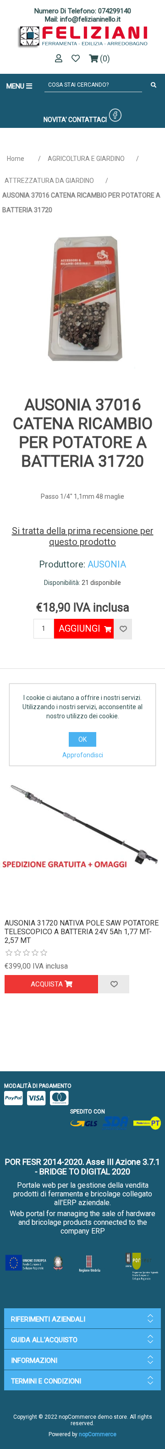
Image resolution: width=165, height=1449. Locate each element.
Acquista (48, 984)
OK (82, 739)
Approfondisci (82, 755)
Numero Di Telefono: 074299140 (82, 11)
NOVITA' (55, 119)
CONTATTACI (87, 119)
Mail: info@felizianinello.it (83, 19)
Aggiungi (79, 628)
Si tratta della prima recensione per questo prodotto (83, 536)
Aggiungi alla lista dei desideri (113, 984)
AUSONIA (107, 564)
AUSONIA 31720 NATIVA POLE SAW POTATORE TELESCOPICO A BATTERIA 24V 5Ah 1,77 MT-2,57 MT (82, 932)
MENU (16, 86)
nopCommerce (97, 1434)
